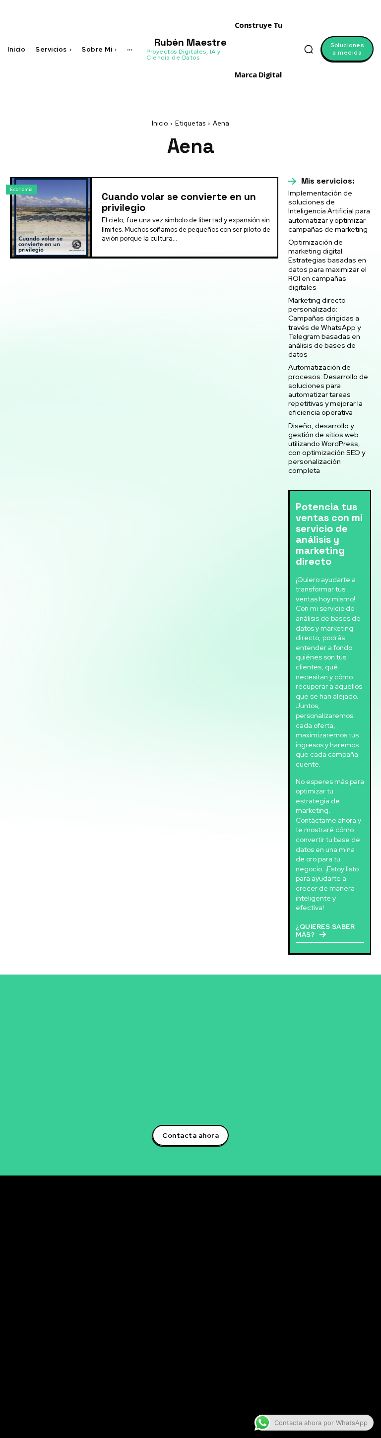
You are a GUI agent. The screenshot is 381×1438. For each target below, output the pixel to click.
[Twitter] (315, 1258)
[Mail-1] (315, 1359)
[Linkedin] (315, 1272)
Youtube (337, 1314)
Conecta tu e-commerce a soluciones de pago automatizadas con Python (255, 1347)
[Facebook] (315, 1287)
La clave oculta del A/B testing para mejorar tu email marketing (248, 1284)
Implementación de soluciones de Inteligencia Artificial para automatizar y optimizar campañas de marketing (329, 211)
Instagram (341, 1300)
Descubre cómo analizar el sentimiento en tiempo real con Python (254, 1316)
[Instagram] (315, 1301)
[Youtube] (315, 1315)
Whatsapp (340, 1343)
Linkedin (337, 1271)
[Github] (315, 1330)
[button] (309, 49)
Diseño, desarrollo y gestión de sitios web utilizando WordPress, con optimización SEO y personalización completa (326, 448)
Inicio (160, 123)
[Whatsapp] (315, 1344)
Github (335, 1329)
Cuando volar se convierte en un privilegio (179, 202)
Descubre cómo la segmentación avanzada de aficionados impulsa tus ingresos (256, 1248)
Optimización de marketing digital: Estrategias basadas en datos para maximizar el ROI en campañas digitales (327, 265)
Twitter (335, 1257)
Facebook (340, 1286)
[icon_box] (321, 181)
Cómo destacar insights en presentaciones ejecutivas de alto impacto (254, 1379)
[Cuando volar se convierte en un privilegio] (51, 217)
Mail (330, 1358)
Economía (21, 189)
